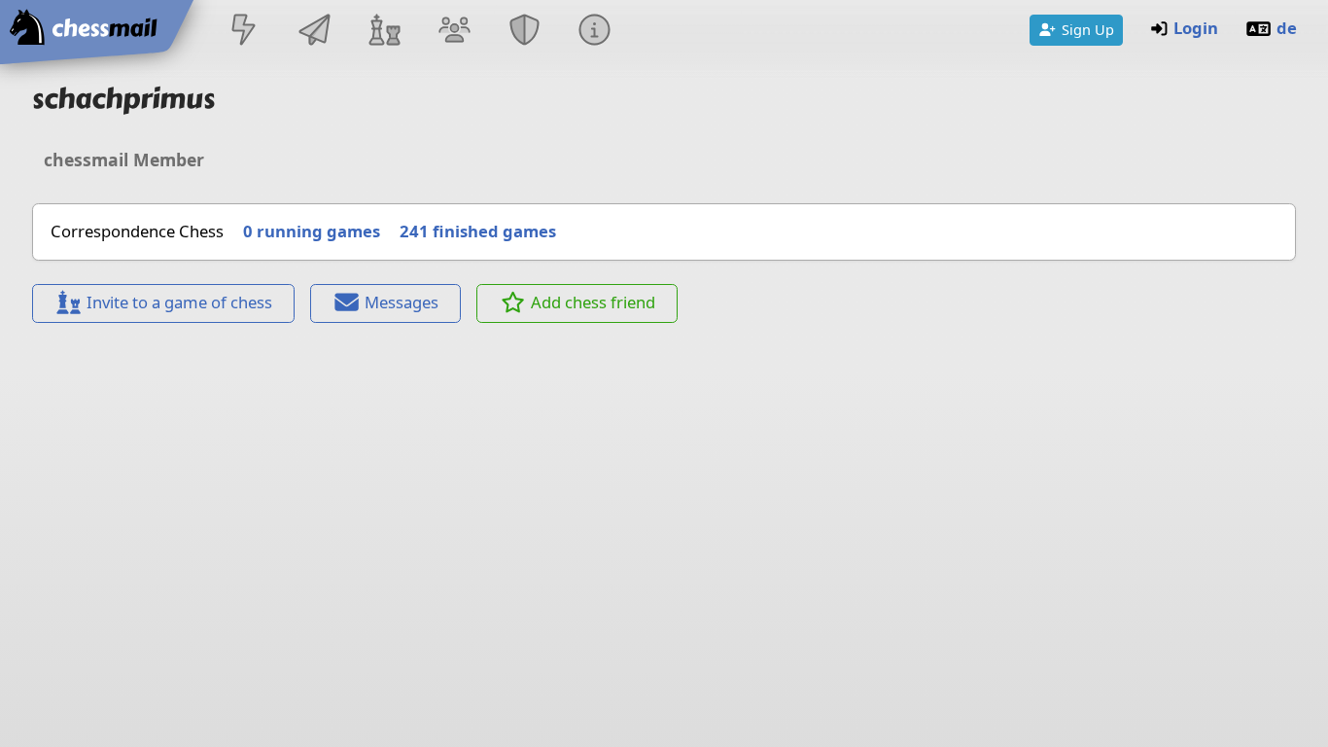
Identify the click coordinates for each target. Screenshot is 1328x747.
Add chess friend (593, 302)
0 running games (311, 231)
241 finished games (478, 231)
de (1286, 28)
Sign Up (1088, 29)
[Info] (595, 32)
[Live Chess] (244, 32)
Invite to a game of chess (179, 302)
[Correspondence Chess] (314, 32)
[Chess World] (384, 32)
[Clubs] (525, 32)
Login (1195, 28)
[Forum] (454, 32)
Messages (401, 302)
